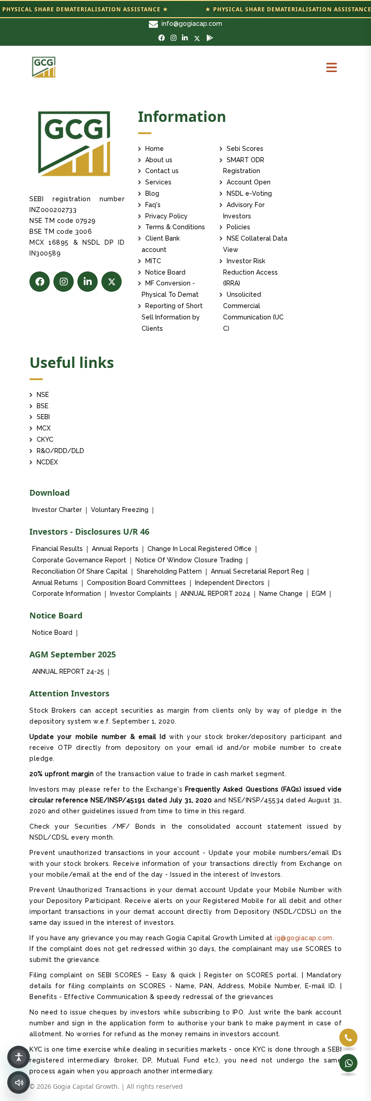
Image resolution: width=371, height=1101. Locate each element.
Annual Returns (55, 582)
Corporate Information (66, 593)
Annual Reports (115, 548)
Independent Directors (229, 582)
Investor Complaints (140, 593)
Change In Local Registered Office (199, 548)
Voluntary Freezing (119, 509)
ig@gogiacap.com (304, 938)
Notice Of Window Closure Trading (189, 560)
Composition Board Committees (136, 582)
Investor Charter (57, 509)
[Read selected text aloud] (18, 1082)
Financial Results (57, 548)
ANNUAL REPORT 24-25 (68, 671)
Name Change (281, 593)
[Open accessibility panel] (18, 1057)
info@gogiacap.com (192, 23)
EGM (319, 593)
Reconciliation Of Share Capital (80, 571)
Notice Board (52, 632)
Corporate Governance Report (79, 560)
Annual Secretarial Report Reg (257, 571)
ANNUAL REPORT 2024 (215, 593)
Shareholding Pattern (169, 571)
